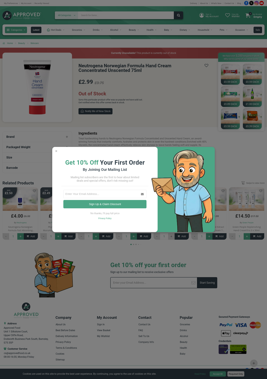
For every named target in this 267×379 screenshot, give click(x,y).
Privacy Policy (105, 218)
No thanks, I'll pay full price (105, 213)
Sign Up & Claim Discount (105, 204)
